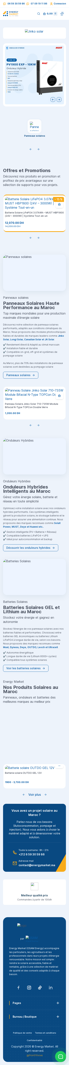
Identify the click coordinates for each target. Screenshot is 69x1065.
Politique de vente (22, 1033)
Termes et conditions (45, 1033)
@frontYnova (35, 1055)
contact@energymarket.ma (37, 865)
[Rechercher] (39, 14)
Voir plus (34, 794)
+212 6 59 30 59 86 (32, 854)
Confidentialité (34, 1040)
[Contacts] (60, 1056)
